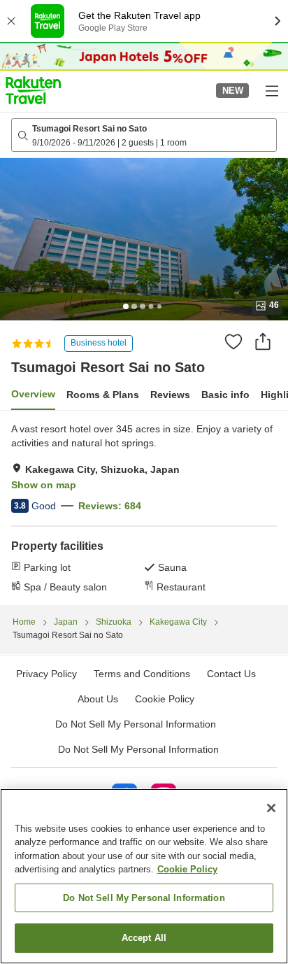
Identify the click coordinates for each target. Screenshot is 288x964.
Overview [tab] (33, 393)
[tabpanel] (144, 508)
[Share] (263, 341)
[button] (33, 90)
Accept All (144, 938)
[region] (144, 876)
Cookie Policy (187, 869)
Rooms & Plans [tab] (102, 394)
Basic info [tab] (225, 394)
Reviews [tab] (170, 394)
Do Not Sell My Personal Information (138, 749)
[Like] (233, 341)
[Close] (271, 808)
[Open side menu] (271, 90)
